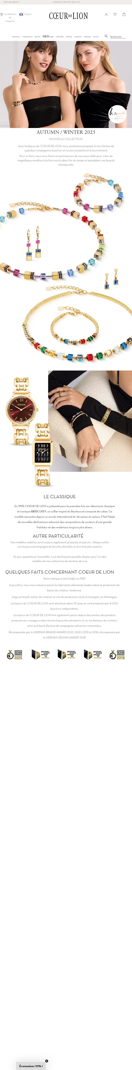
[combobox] (118, 36)
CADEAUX (78, 37)
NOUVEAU (16, 37)
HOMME (69, 37)
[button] (31, 1066)
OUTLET (96, 37)
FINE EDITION (27, 37)
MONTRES (60, 37)
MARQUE (87, 37)
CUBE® (48, 37)
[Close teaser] (46, 1061)
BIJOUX (37, 37)
